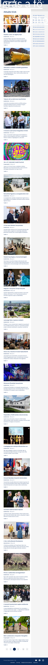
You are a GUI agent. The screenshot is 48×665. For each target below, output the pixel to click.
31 (23, 649)
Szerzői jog (18, 662)
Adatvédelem (12, 662)
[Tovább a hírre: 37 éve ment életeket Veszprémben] (17, 214)
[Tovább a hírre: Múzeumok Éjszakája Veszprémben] (17, 372)
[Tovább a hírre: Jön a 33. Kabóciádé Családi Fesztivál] (17, 151)
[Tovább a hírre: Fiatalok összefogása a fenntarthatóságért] (17, 246)
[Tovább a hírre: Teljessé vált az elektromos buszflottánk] (17, 88)
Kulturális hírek (7, 290)
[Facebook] (39, 660)
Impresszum (35, 662)
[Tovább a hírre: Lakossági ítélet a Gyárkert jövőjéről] (17, 309)
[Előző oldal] (7, 649)
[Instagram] (43, 660)
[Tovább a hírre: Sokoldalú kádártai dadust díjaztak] (17, 498)
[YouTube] (36, 660)
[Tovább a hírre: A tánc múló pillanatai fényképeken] (17, 530)
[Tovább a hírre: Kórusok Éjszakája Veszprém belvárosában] (17, 467)
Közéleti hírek (6, 36)
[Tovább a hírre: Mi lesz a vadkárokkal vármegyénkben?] (17, 562)
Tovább (5, 45)
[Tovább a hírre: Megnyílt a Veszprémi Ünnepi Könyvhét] (17, 277)
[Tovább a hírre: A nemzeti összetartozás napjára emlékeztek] (17, 593)
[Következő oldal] (27, 649)
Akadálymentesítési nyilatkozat (26, 662)
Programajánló (6, 164)
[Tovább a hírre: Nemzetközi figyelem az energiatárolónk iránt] (17, 183)
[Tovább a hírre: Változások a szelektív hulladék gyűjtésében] (17, 56)
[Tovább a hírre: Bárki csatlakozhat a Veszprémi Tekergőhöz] (17, 625)
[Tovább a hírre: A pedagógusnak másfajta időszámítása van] (17, 435)
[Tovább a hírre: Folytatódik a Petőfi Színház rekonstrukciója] (17, 404)
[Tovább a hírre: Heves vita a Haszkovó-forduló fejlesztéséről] (17, 341)
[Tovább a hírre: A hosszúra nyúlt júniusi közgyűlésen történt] (17, 120)
